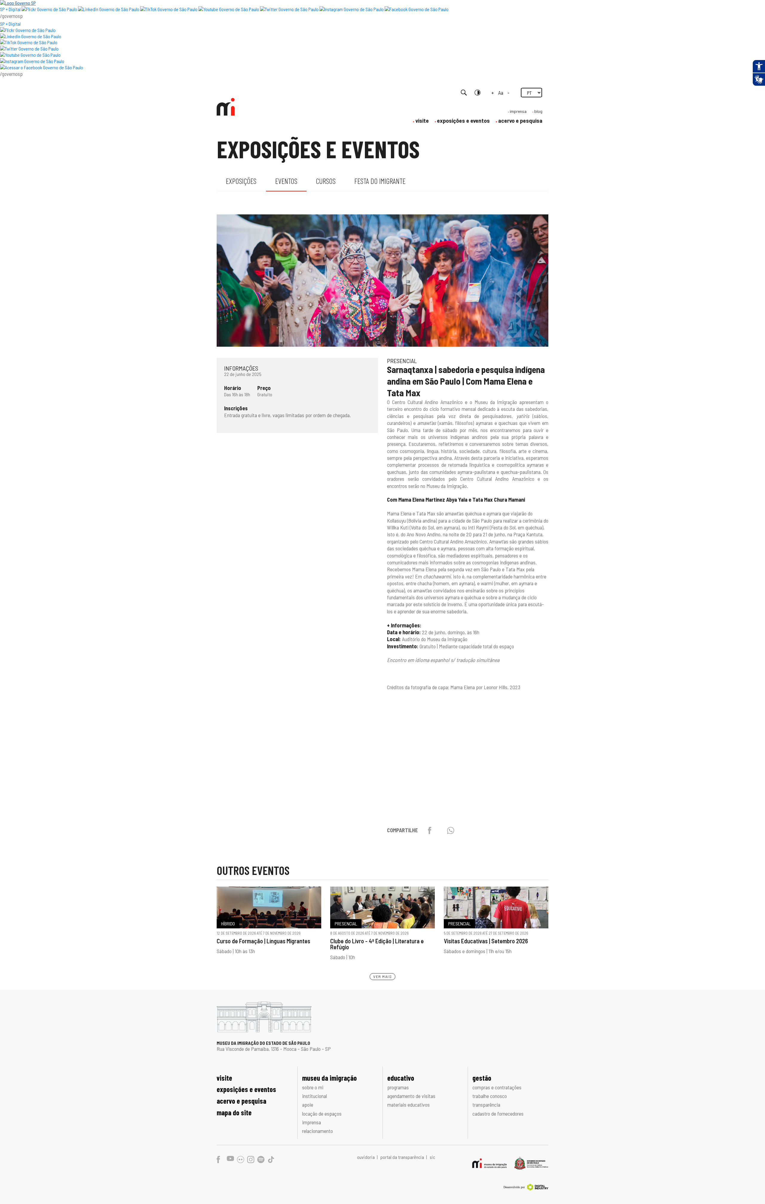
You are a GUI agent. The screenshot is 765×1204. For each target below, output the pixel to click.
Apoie (307, 1104)
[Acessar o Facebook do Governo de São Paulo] (41, 67)
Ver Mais (382, 976)
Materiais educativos (408, 1104)
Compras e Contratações (496, 1087)
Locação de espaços (322, 1113)
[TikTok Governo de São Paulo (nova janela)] (169, 9)
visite (422, 120)
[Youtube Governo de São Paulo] (30, 55)
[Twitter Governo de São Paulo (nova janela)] (289, 9)
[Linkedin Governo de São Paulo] (30, 36)
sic (432, 1157)
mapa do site (234, 1112)
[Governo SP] (18, 3)
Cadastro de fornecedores (498, 1113)
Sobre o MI (312, 1087)
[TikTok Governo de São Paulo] (28, 42)
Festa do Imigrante (380, 180)
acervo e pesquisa (520, 120)
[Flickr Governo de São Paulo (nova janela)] (49, 9)
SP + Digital (10, 9)
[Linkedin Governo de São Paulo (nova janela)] (108, 9)
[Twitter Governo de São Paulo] (29, 48)
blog (538, 111)
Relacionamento (317, 1131)
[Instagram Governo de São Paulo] (351, 9)
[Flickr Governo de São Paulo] (28, 30)
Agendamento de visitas (411, 1096)
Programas (398, 1087)
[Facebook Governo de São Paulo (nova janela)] (417, 9)
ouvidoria (366, 1157)
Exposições (241, 180)
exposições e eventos (463, 120)
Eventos (286, 180)
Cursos (326, 180)
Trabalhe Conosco (489, 1096)
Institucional (314, 1096)
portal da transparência (402, 1157)
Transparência (486, 1104)
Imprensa (311, 1122)
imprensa (518, 111)
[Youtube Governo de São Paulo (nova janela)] (228, 9)
